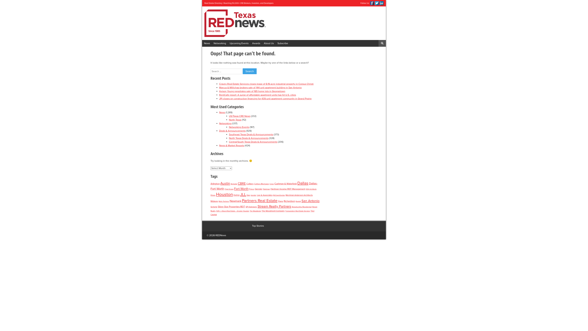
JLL (243, 194)
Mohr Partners (224, 201)
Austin (225, 183)
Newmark (235, 201)
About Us (269, 43)
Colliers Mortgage (261, 184)
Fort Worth (241, 189)
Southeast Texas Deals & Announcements (251, 134)
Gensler (258, 189)
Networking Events (239, 127)
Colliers (250, 184)
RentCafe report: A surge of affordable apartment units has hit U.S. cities (257, 95)
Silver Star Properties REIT (231, 206)
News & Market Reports (231, 145)
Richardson (289, 201)
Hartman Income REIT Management (288, 189)
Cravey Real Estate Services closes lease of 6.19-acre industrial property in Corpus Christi (266, 84)
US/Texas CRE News (239, 116)
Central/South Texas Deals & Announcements (253, 141)
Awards (256, 43)
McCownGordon (279, 195)
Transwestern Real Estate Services (297, 211)
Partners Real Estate (259, 200)
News (207, 43)
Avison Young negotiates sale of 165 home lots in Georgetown (252, 91)
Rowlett (298, 201)
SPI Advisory (251, 207)
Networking (220, 43)
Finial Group (229, 189)
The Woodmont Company (273, 211)
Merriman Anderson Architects (299, 195)
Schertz (214, 207)
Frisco (251, 189)
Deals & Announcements (232, 130)
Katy (248, 195)
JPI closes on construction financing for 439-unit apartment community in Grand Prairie (265, 98)
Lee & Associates (265, 195)
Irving (236, 195)
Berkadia (234, 184)
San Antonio (311, 201)
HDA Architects (311, 189)
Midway (214, 201)
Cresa (272, 184)
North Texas (235, 119)
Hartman (266, 189)
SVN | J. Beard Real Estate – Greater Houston (232, 211)
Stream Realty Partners (274, 206)
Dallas (302, 183)
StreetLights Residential (302, 207)
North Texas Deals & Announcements (248, 138)
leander (253, 195)
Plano (280, 201)
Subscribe (282, 43)
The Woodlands (255, 211)
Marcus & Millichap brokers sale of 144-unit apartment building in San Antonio (260, 87)
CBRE (242, 183)
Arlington (215, 183)
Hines (213, 195)
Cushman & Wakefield (285, 183)
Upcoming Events (239, 43)
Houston (224, 194)
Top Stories (258, 225)
